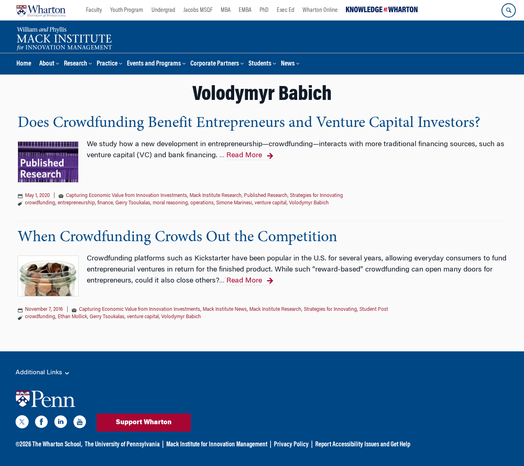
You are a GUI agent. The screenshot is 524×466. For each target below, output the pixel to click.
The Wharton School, (57, 444)
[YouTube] (79, 423)
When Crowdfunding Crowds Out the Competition (177, 237)
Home (23, 64)
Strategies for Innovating (316, 195)
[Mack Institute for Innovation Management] (64, 38)
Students (259, 64)
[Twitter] (22, 423)
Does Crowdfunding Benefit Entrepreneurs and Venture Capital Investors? (249, 123)
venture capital (271, 203)
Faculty (94, 10)
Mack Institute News (225, 309)
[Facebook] (41, 423)
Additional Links (40, 372)
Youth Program (126, 10)
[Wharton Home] (41, 10)
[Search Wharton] (508, 10)
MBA (225, 10)
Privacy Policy (291, 444)
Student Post (373, 309)
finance (105, 203)
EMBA (245, 10)
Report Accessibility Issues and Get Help (362, 444)
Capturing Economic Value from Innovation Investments (126, 195)
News (288, 64)
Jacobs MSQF (197, 10)
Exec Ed (285, 10)
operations (202, 203)
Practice (107, 64)
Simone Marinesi (234, 203)
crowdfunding (40, 203)
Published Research (265, 195)
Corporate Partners (214, 64)
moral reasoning (170, 203)
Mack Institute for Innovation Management (216, 444)
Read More (244, 155)
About (46, 64)
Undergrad (163, 10)
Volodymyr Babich (309, 203)
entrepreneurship (76, 203)
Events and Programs (154, 64)
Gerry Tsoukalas (132, 203)
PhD (264, 10)
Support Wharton (144, 422)
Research (75, 64)
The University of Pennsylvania (122, 444)
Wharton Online (320, 10)
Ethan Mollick (72, 316)
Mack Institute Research (216, 195)
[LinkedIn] (60, 423)
